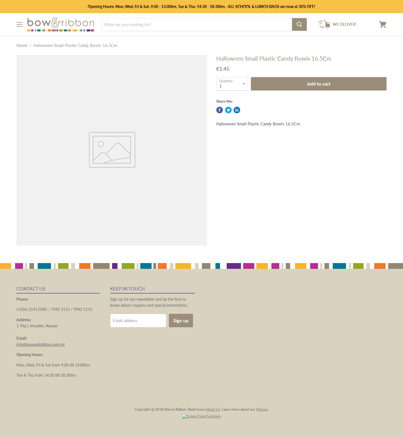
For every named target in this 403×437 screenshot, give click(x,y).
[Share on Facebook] (219, 110)
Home (21, 45)
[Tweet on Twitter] (228, 110)
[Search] (299, 24)
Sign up (181, 320)
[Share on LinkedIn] (237, 110)
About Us (212, 409)
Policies (262, 409)
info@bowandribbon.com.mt (40, 344)
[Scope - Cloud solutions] (201, 416)
